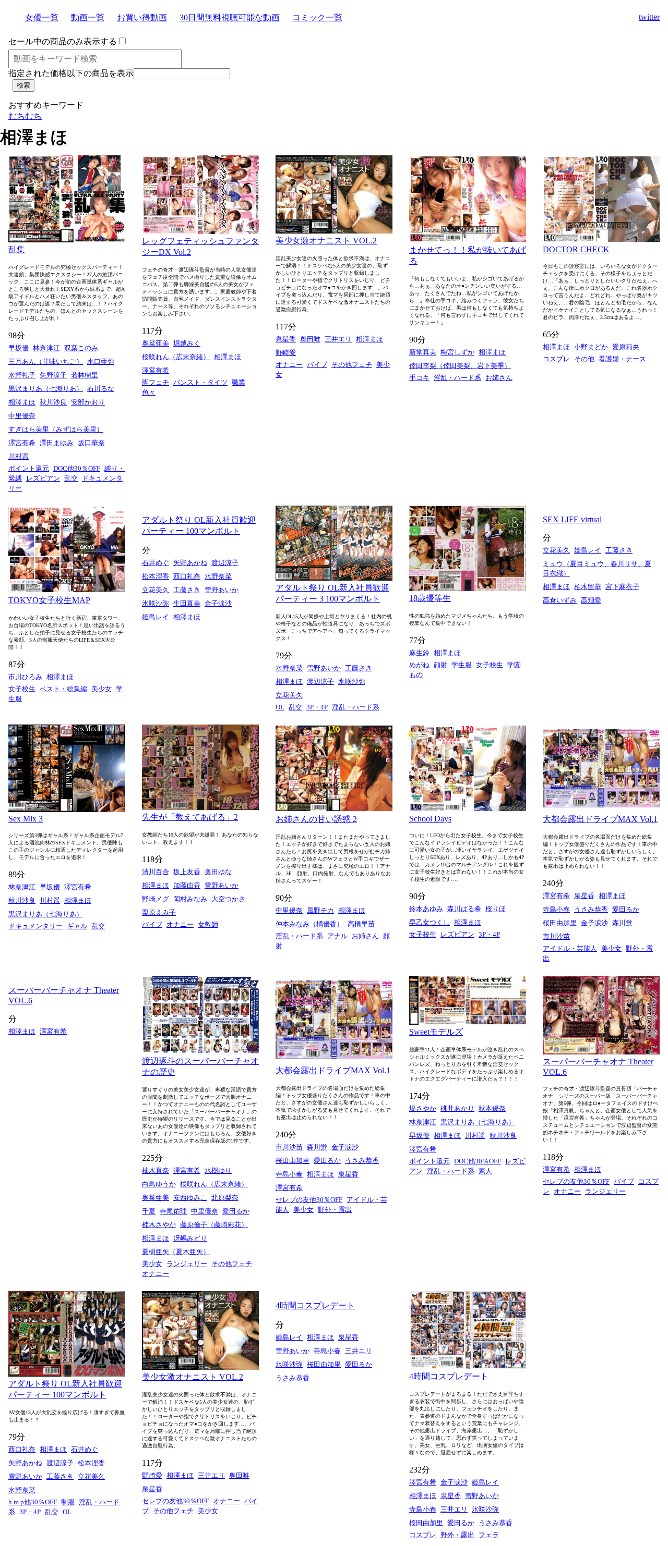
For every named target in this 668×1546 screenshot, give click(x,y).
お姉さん (498, 378)
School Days (430, 818)
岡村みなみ (190, 899)
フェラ (489, 1535)
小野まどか (591, 347)
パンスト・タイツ (200, 382)
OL (280, 707)
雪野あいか (221, 590)
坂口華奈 (91, 443)
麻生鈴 (419, 653)
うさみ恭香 (591, 909)
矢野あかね (190, 563)
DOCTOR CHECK (576, 249)
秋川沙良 (53, 402)
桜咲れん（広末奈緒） (176, 357)
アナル (337, 936)
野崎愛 (286, 353)
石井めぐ (155, 563)
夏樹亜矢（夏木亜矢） (176, 1252)
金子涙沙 (218, 603)
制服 (68, 1502)
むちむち (25, 116)
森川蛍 (622, 923)
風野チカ (320, 910)
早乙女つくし (429, 922)
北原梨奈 (224, 1197)
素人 (485, 1171)
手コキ (419, 378)
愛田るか (625, 909)
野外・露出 (335, 1209)
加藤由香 (186, 885)
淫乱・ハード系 (457, 378)
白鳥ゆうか (159, 1184)
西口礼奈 (186, 576)
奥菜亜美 (155, 343)
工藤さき (186, 590)
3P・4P (317, 707)
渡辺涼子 (224, 563)
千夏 (149, 1211)
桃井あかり (457, 1108)
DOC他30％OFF (76, 468)
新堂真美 (422, 352)
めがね (419, 665)
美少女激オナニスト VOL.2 (326, 240)
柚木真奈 (155, 1170)
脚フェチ (155, 382)
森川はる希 (464, 909)
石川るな (100, 388)
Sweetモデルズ (436, 1031)
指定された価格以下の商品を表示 (71, 73)
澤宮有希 (21, 443)
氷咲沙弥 (155, 603)
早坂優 (18, 348)
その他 (584, 359)
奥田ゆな (218, 872)
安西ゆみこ (190, 1197)
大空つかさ (228, 899)
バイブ (317, 365)
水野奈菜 (218, 576)
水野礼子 (21, 375)
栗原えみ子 (159, 912)
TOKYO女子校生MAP (49, 600)
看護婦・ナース (622, 359)
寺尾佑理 (173, 1211)
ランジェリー (186, 1264)
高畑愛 (591, 600)
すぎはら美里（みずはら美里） (55, 429)
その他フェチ (351, 365)
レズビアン (43, 478)
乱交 (71, 478)
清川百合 (155, 872)
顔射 (440, 665)
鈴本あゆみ (426, 909)
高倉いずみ (560, 600)
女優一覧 (41, 17)
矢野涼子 (53, 375)
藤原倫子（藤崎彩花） (214, 1225)
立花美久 (155, 590)
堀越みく (186, 343)
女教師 (208, 924)
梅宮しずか (457, 352)
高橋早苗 (361, 924)
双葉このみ (81, 348)
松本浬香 (155, 576)
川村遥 (18, 456)
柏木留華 (587, 587)
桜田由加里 (560, 923)
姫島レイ (155, 617)
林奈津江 (46, 348)
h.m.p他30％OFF (32, 1502)
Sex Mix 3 (25, 818)
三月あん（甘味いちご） (45, 361)
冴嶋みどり (190, 1238)
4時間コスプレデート (315, 1305)
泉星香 (286, 339)
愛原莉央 (625, 347)
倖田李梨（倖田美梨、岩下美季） (460, 366)
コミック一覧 (317, 17)
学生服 (461, 665)
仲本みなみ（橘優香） (309, 924)
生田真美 (186, 603)
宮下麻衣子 (622, 587)
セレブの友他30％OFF (309, 1200)
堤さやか (422, 1108)
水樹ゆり (218, 1170)
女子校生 (21, 689)
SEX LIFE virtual (572, 519)
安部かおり (88, 402)
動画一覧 (87, 17)
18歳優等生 (430, 598)
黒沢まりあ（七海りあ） (45, 388)
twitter (649, 17)
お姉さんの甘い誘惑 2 (316, 819)
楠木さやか (159, 1225)
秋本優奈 (492, 1108)
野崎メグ (155, 899)
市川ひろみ (25, 677)
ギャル (77, 926)
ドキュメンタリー (35, 926)
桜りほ (495, 909)
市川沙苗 (556, 936)
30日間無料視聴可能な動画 (230, 17)
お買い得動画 (142, 17)
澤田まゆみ (57, 443)
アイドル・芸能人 (570, 948)
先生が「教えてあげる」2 (190, 817)
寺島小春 (556, 909)
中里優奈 (21, 416)
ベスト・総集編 (63, 689)
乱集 (16, 249)
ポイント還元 (28, 468)
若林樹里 (84, 375)
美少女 (101, 689)
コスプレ (556, 359)
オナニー (289, 365)
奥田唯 (310, 339)
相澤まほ (21, 402)
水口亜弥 (100, 361)
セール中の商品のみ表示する (62, 41)
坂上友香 (186, 872)
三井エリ (338, 339)
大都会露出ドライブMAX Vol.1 (600, 819)
